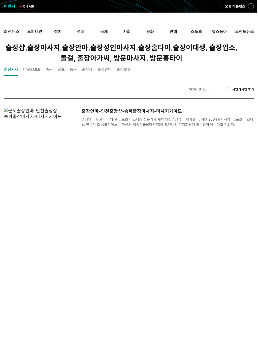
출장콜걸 (124, 69)
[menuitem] (11, 31)
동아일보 (129, 19)
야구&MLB (32, 69)
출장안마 (105, 69)
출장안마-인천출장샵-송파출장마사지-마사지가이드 (132, 111)
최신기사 (11, 69)
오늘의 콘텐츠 (235, 6)
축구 (49, 69)
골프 (61, 69)
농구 (73, 69)
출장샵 (87, 69)
